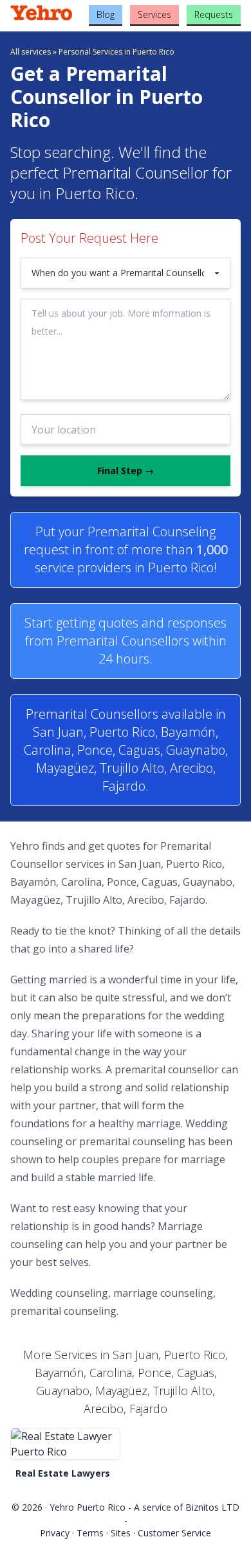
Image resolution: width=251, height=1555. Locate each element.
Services (154, 14)
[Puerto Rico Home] (48, 13)
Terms (90, 1533)
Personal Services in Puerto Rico (116, 51)
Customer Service (174, 1533)
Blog (106, 14)
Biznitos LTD (212, 1507)
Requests (213, 14)
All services (30, 51)
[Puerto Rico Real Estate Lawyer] (65, 1444)
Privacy (55, 1533)
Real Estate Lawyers (62, 1473)
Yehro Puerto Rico (88, 1507)
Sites (121, 1533)
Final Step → (125, 470)
